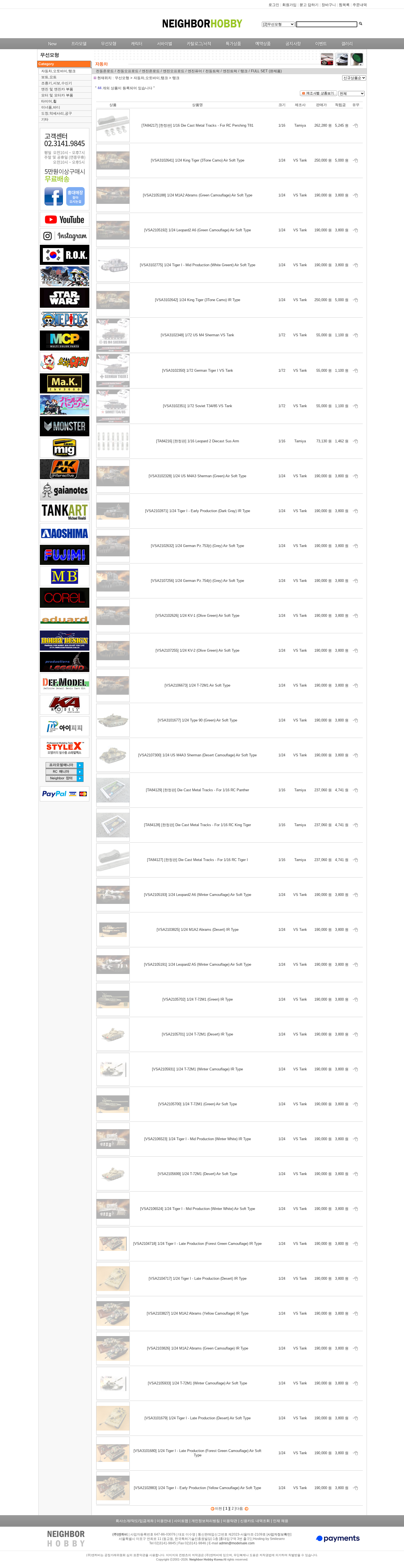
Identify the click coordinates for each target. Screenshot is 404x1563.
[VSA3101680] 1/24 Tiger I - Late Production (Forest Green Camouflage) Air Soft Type (197, 1453)
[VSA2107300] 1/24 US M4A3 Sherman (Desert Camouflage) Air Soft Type (197, 755)
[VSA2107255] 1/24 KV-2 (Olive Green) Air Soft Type (197, 650)
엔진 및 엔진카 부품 (57, 89)
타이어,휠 (49, 101)
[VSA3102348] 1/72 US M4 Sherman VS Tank (197, 335)
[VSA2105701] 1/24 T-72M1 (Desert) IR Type (197, 1034)
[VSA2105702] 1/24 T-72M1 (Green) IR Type (197, 999)
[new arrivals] (52, 48)
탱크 (244, 71)
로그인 (274, 5)
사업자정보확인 (278, 1534)
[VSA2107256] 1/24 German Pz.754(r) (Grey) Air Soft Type (197, 581)
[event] (322, 48)
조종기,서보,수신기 (56, 83)
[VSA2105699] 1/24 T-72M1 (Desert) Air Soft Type (197, 1174)
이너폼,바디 (50, 107)
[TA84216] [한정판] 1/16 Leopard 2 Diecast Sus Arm (197, 441)
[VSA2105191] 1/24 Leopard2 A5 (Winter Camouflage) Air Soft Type (197, 964)
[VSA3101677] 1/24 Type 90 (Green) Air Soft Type (197, 720)
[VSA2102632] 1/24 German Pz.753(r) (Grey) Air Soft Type (197, 546)
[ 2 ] (232, 1508)
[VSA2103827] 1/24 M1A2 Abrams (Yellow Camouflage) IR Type (197, 1313)
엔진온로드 (151, 71)
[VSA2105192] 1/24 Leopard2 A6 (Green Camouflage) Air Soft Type (197, 230)
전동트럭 (213, 71)
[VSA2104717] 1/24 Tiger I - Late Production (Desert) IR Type (198, 1278)
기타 (44, 119)
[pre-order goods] (262, 48)
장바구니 (329, 5)
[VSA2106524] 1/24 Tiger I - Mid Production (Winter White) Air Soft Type (197, 1209)
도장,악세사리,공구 (56, 113)
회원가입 (289, 5)
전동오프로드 (128, 71)
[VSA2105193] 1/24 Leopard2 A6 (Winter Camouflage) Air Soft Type (197, 895)
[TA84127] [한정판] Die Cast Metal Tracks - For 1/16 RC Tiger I (197, 860)
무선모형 (122, 78)
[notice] (292, 48)
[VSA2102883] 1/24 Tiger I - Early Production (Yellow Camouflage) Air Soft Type (197, 1488)
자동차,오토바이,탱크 (58, 71)
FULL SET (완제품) (266, 71)
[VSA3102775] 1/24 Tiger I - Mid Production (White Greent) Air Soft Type (197, 265)
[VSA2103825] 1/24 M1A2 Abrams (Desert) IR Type (198, 930)
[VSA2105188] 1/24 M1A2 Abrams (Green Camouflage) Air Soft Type (197, 195)
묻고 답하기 (309, 5)
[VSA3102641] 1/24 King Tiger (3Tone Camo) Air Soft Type (197, 160)
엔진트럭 (230, 71)
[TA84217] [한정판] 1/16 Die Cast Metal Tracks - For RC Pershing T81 (197, 125)
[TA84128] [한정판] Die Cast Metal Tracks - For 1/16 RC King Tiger (197, 825)
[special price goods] (232, 48)
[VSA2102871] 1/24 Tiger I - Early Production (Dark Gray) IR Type (197, 511)
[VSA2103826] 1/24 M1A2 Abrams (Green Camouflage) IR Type (197, 1348)
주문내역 (360, 5)
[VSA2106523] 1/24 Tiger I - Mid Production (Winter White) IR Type (197, 1139)
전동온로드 (105, 71)
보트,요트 (49, 77)
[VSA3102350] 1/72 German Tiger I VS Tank (197, 370)
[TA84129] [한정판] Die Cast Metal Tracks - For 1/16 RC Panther (197, 790)
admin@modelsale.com (236, 1543)
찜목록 (344, 5)
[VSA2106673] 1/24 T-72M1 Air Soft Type (197, 685)
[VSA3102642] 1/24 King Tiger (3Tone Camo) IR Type (197, 300)
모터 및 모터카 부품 (57, 95)
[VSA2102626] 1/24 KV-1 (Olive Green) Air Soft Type (197, 615)
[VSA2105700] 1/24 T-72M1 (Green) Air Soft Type (197, 1104)
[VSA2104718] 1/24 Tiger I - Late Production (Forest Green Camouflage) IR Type (197, 1244)
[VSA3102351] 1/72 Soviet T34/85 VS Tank (197, 406)
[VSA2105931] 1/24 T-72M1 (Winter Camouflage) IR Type (197, 1069)
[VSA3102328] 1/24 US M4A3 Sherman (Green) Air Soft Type (197, 476)
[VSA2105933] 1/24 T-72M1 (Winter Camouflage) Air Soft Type (197, 1383)
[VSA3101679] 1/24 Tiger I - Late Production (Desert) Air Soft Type (198, 1418)
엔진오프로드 (173, 71)
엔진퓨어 (195, 71)
